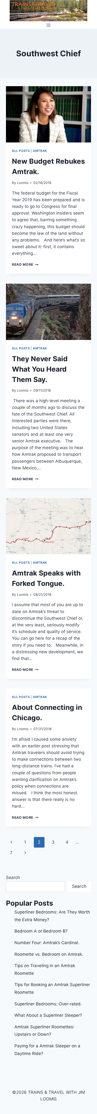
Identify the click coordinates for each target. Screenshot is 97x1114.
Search (13, 877)
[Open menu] (48, 25)
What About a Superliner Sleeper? (48, 1015)
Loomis (22, 183)
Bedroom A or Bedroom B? (41, 931)
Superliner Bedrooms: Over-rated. (48, 1003)
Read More (25, 264)
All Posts (21, 151)
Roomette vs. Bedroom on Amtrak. (48, 954)
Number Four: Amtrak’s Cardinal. (46, 942)
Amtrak (40, 151)
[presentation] (48, 114)
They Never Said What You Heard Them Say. (40, 369)
